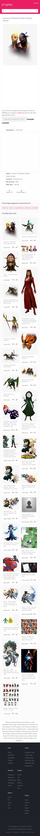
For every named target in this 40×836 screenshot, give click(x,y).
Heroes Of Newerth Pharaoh (9, 339)
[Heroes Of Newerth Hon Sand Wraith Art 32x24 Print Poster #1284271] (11, 291)
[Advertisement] (20, 86)
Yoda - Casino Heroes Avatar (10, 275)
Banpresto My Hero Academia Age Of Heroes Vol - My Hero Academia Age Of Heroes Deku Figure (10, 453)
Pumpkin (10, 763)
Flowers (27, 802)
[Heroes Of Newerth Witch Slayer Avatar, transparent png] (20, 44)
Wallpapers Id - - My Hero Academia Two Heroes (9, 513)
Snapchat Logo (29, 763)
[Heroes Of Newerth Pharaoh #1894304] (11, 324)
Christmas (11, 774)
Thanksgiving (12, 780)
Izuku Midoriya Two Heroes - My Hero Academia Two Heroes (10, 487)
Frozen (19, 774)
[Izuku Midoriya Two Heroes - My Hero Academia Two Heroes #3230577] (11, 474)
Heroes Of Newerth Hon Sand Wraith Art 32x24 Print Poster (11, 301)
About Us (8, 832)
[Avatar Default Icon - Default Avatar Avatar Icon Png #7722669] (29, 505)
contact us (20, 113)
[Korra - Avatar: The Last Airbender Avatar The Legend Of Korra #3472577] (29, 595)
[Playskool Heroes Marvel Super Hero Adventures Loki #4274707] (11, 620)
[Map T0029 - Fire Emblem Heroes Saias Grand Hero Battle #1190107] (29, 537)
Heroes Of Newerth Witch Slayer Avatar (9, 242)
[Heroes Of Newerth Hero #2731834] (29, 226)
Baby (19, 780)
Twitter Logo (29, 755)
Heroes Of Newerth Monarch (28, 357)
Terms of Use (30, 832)
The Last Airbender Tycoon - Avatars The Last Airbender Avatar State (28, 677)
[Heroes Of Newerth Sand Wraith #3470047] (11, 356)
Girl (18, 777)
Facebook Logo (29, 760)
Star (9, 805)
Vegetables (11, 757)
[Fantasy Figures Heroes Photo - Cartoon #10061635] (11, 694)
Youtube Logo (29, 757)
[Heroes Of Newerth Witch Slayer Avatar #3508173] (11, 228)
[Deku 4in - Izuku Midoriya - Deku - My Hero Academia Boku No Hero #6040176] (11, 653)
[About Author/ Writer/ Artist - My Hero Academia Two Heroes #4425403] (29, 448)
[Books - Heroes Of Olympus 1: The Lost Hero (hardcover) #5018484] (29, 627)
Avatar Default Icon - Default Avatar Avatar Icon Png (28, 516)
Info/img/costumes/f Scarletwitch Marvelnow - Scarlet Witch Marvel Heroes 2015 (29, 321)
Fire (9, 800)
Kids (18, 788)
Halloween (11, 777)
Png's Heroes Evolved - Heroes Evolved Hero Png (29, 486)
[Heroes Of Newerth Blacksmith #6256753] (29, 372)
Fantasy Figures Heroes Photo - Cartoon (10, 709)
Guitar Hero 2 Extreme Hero (29, 575)
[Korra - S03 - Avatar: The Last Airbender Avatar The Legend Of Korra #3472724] (11, 593)
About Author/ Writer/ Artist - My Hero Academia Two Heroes (29, 463)
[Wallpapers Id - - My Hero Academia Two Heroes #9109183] (11, 503)
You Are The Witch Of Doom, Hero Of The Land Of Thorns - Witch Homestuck (29, 426)
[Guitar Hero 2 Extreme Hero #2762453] (29, 567)
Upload (35, 3)
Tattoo (27, 813)
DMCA (23, 832)
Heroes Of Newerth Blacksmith (28, 380)
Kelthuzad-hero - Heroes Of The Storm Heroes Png (11, 544)
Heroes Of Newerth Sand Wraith (9, 365)
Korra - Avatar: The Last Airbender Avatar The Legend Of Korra (29, 608)
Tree (9, 808)
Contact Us (16, 832)
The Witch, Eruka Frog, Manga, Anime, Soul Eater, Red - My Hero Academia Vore (10, 423)
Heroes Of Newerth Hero (29, 237)
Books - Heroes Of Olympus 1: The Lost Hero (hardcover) (28, 638)
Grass (9, 802)
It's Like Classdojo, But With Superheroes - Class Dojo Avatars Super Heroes (29, 256)
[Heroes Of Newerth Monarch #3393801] (29, 343)
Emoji (26, 800)
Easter (10, 785)
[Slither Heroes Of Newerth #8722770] (11, 384)
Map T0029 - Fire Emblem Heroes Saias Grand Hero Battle (28, 552)
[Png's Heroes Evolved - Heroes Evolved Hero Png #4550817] (29, 478)
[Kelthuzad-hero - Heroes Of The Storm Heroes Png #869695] (11, 532)
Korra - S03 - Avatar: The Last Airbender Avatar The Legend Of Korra (10, 604)
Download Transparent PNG (14, 119)
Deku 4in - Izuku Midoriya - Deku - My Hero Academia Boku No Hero (11, 671)
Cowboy (20, 785)
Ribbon (27, 810)
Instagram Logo (30, 752)
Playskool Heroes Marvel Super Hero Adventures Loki (11, 629)
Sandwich (11, 755)
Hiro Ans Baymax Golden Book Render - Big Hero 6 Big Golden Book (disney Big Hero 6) (11, 576)
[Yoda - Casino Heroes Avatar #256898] (11, 262)
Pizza (9, 752)
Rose (26, 805)
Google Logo (29, 766)
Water (26, 808)
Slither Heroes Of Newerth (8, 395)
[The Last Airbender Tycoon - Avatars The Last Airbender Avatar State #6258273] (29, 660)
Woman (19, 783)
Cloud (9, 797)
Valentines (11, 783)
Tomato (10, 760)
